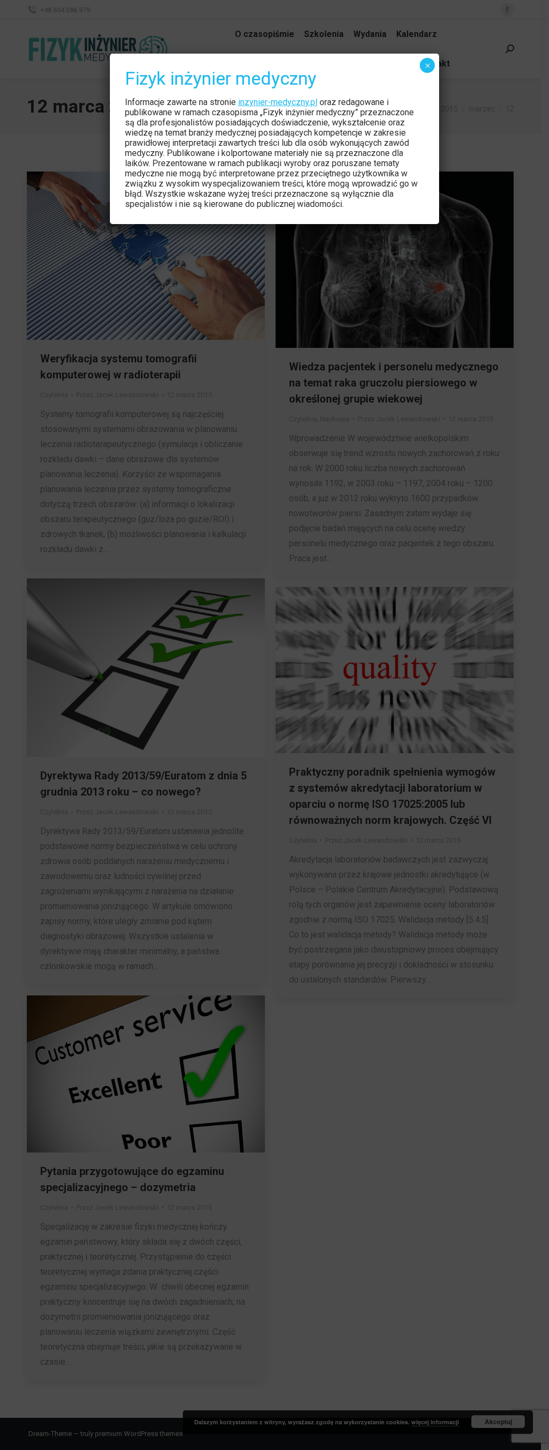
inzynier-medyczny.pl (277, 102)
